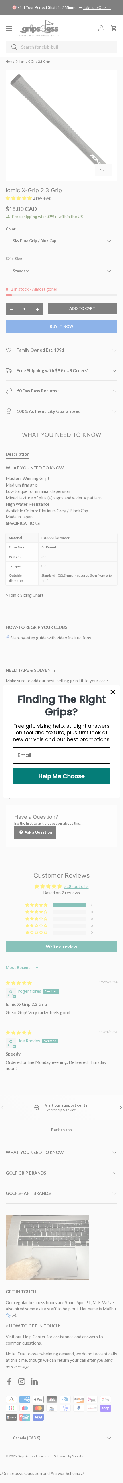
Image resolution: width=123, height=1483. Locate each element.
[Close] (113, 692)
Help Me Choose (62, 776)
